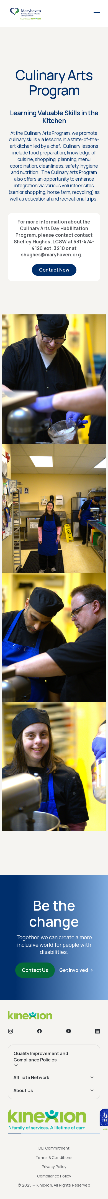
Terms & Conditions (54, 1157)
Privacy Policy (54, 1166)
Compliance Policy (54, 1176)
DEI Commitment (54, 1148)
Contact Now (54, 270)
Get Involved (73, 970)
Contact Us (35, 970)
